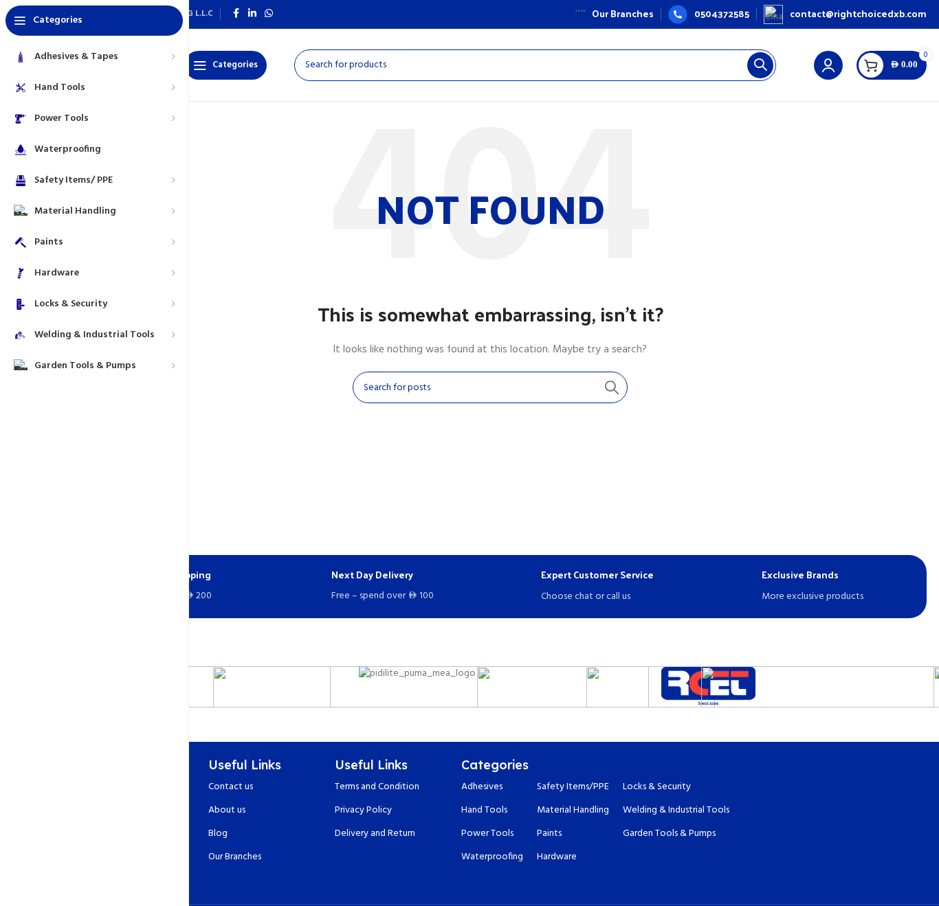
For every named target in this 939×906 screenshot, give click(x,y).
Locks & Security (657, 787)
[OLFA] (272, 687)
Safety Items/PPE (573, 787)
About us (226, 810)
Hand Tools (484, 810)
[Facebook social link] (236, 14)
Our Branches (234, 857)
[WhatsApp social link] (269, 14)
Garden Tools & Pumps (669, 833)
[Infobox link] (614, 14)
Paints (549, 833)
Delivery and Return (375, 833)
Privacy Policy (363, 810)
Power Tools (487, 833)
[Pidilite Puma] (417, 674)
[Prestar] (563, 687)
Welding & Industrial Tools (676, 810)
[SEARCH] (760, 65)
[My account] (828, 65)
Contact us (230, 787)
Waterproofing (492, 857)
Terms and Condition (377, 787)
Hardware (557, 857)
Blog (218, 833)
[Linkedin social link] (252, 14)
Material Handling (573, 810)
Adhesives (481, 787)
